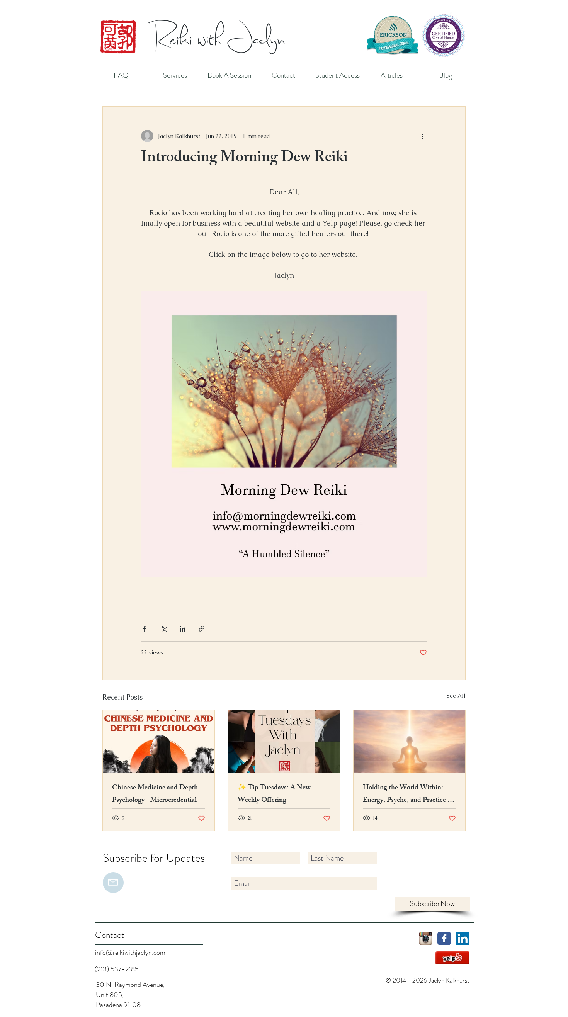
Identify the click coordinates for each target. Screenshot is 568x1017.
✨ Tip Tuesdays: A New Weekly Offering (274, 794)
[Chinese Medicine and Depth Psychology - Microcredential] (158, 741)
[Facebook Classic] (444, 938)
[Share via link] (201, 628)
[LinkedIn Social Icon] (462, 938)
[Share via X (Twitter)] (163, 628)
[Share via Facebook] (144, 628)
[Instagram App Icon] (425, 938)
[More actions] (422, 136)
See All (456, 695)
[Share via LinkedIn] (182, 628)
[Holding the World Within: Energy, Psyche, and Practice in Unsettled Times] (409, 741)
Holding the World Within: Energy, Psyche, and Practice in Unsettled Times (408, 794)
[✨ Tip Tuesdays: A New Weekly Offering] (284, 741)
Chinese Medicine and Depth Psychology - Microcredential (155, 794)
